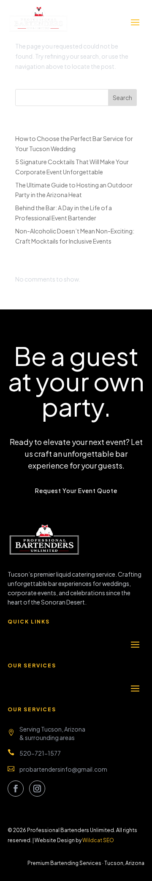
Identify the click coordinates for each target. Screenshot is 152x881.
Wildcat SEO (98, 840)
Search (122, 97)
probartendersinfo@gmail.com (63, 769)
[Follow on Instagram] (37, 789)
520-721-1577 (40, 753)
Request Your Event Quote (76, 490)
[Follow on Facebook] (16, 789)
